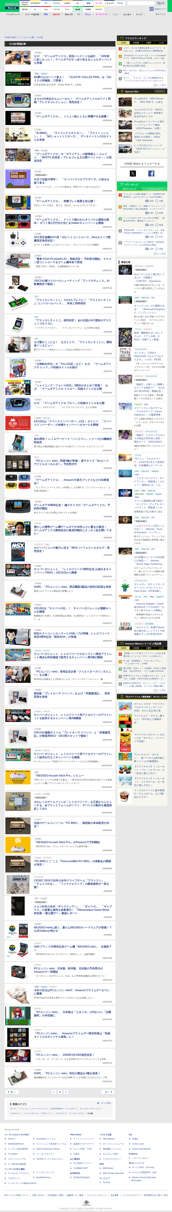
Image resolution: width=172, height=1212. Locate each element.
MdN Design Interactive (113, 1173)
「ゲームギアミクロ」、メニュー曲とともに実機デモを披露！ (71, 116)
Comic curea (138, 1144)
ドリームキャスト (32, 1113)
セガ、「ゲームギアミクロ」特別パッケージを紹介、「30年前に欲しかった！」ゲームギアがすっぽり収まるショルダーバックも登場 (73, 59)
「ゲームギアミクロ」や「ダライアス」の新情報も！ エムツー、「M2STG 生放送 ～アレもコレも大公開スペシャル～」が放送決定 (73, 157)
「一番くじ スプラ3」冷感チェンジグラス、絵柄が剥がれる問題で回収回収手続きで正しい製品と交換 (144, 66)
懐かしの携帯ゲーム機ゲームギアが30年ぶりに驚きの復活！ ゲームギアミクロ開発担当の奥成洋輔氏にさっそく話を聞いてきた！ (73, 530)
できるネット (14, 1178)
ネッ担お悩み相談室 (17, 1164)
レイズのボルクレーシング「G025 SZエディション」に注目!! (149, 148)
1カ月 (161, 43)
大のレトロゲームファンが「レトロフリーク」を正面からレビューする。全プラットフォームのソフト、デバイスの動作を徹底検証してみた (73, 805)
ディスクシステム (76, 1113)
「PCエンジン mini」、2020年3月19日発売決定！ (64, 1054)
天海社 (135, 1139)
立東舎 (76, 1154)
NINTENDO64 (57, 1109)
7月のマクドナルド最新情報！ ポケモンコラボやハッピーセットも (146, 698)
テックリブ (104, 1178)
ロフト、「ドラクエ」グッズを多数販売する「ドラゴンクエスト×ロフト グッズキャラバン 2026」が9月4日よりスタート (144, 81)
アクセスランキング (135, 38)
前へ (11, 1092)
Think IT (11, 1139)
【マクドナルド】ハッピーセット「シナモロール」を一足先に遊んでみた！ (149, 781)
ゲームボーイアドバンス (90, 1109)
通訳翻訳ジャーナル (112, 1149)
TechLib (106, 1182)
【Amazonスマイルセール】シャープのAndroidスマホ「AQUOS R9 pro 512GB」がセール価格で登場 (144, 58)
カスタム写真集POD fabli (144, 1172)
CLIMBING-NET (80, 1168)
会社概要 (115, 1195)
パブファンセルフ (140, 1158)
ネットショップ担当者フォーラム (51, 1144)
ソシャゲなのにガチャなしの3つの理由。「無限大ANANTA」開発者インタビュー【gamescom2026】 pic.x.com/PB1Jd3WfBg (144, 221)
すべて (13, 1109)
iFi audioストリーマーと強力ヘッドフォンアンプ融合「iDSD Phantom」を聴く (149, 125)
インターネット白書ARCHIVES (22, 1183)
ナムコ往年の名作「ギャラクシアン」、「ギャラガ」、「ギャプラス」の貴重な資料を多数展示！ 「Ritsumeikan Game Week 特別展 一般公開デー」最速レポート (73, 910)
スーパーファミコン (39, 1109)
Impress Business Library (47, 1149)
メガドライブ (60, 1113)
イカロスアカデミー (112, 1159)
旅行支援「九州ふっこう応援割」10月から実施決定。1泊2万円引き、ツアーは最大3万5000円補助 (144, 671)
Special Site (132, 91)
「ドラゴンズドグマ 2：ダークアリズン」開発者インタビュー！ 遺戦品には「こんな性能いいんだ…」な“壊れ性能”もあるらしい (149, 485)
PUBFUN (133, 1154)
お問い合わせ (38, 1195)
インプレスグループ (131, 1195)
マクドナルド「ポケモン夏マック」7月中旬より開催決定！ (149, 719)
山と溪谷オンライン (82, 1163)
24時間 (136, 43)
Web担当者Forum (16, 1144)
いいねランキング (155, 189)
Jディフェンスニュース (113, 1144)
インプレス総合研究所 (18, 1149)
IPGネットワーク (136, 1163)
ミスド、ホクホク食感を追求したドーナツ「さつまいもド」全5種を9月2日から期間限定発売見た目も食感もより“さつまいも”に (144, 51)
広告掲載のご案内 (56, 1195)
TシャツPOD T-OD (82, 1149)
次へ (109, 1092)
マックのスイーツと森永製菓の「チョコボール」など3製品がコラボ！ (149, 793)
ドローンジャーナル (17, 1159)
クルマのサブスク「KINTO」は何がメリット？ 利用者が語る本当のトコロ (149, 113)
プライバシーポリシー (97, 1195)
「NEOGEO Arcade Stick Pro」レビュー (59, 775)
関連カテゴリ (20, 1104)
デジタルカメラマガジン (19, 1173)
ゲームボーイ (71, 1109)
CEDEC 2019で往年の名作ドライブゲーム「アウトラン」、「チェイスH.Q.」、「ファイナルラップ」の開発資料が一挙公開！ (71, 884)
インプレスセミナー (45, 1154)
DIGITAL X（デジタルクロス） (50, 1159)
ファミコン (23, 1109)
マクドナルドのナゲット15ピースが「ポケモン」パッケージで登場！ (149, 738)
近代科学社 (75, 1173)
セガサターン (16, 1113)
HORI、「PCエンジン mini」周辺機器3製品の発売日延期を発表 (72, 586)
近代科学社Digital (81, 1177)
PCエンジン (47, 1113)
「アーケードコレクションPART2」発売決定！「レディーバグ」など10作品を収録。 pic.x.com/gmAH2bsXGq (144, 245)
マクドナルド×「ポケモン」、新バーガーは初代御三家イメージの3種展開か (149, 758)
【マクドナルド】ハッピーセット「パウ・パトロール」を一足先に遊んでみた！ (149, 769)
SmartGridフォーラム (46, 1139)
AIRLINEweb (109, 1139)
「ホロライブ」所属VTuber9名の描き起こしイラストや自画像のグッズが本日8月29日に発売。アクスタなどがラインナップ (149, 634)
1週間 (148, 43)
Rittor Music (76, 1134)
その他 (90, 1113)
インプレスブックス (45, 1172)
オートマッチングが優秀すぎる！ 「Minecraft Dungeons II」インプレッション (149, 309)
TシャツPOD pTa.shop (143, 1167)
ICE (130, 1134)
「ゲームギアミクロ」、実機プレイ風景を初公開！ (65, 201)
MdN (101, 1164)
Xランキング (131, 184)
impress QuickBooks (141, 1149)
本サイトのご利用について (16, 1195)
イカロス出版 (105, 1134)
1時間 (123, 43)
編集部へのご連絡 (75, 1195)
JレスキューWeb (110, 1154)
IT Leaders (13, 1154)
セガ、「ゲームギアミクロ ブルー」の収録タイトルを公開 (69, 403)
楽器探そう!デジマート (83, 1144)
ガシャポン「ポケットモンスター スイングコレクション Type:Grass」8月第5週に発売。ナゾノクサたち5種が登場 (149, 591)
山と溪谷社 (75, 1159)
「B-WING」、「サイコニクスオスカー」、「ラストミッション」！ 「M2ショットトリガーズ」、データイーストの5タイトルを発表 (73, 136)
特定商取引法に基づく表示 (156, 1195)
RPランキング (129, 189)
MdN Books (108, 1168)
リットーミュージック (83, 1139)
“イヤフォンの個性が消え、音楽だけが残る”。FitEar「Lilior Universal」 (148, 136)
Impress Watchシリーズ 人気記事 (143, 643)
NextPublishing (43, 1177)
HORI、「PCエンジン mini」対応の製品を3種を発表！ (67, 1073)
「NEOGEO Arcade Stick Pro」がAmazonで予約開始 (67, 842)
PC (78, 14)
